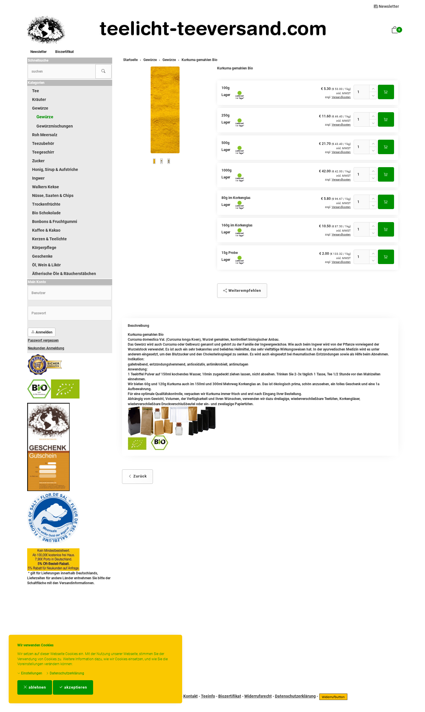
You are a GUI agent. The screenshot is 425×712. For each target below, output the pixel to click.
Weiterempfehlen (244, 290)
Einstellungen (31, 673)
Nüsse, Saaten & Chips (52, 195)
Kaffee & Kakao (46, 230)
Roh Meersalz (44, 134)
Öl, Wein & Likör (46, 265)
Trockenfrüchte (46, 204)
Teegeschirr (43, 152)
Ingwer (38, 178)
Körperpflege (44, 247)
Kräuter (39, 99)
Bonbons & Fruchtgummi (54, 221)
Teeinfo (208, 696)
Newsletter (388, 6)
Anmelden (43, 332)
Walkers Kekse (45, 187)
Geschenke (42, 256)
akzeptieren (75, 687)
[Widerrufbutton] (333, 696)
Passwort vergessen (43, 340)
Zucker (38, 160)
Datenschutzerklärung (66, 673)
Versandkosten (341, 97)
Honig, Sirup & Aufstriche (55, 169)
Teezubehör (43, 143)
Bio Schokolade (46, 213)
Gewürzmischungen (54, 126)
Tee (35, 90)
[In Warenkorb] (386, 92)
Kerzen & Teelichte (49, 239)
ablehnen (36, 687)
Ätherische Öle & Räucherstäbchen (64, 273)
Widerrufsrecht (258, 696)
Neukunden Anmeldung (46, 348)
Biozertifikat (64, 52)
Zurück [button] (139, 476)
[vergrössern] (165, 109)
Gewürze (40, 108)
